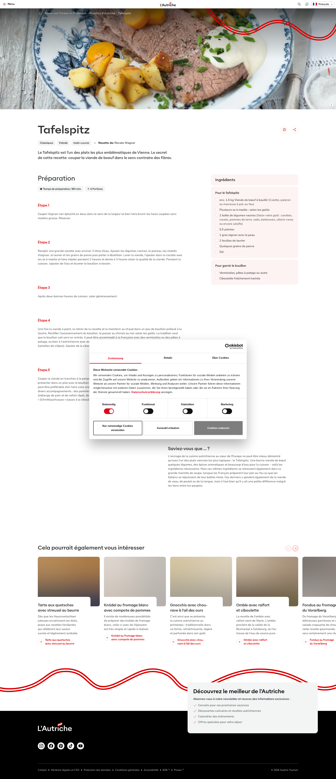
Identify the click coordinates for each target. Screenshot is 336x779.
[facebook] (51, 745)
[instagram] (41, 745)
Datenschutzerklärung (145, 392)
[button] (323, 4)
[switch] (148, 411)
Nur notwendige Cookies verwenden (117, 428)
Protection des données (97, 770)
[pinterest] (60, 745)
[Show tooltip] (331, 104)
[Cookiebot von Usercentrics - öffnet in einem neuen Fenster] (227, 346)
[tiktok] (70, 745)
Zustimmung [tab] (115, 358)
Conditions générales (127, 770)
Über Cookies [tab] (220, 357)
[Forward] (295, 548)
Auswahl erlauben (168, 427)
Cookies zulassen (218, 427)
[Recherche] (299, 4)
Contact (42, 770)
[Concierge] (307, 4)
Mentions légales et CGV (65, 770)
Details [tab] (168, 357)
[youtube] (80, 745)
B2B (165, 770)
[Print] (284, 129)
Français (323, 4)
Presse (178, 770)
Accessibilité (151, 770)
